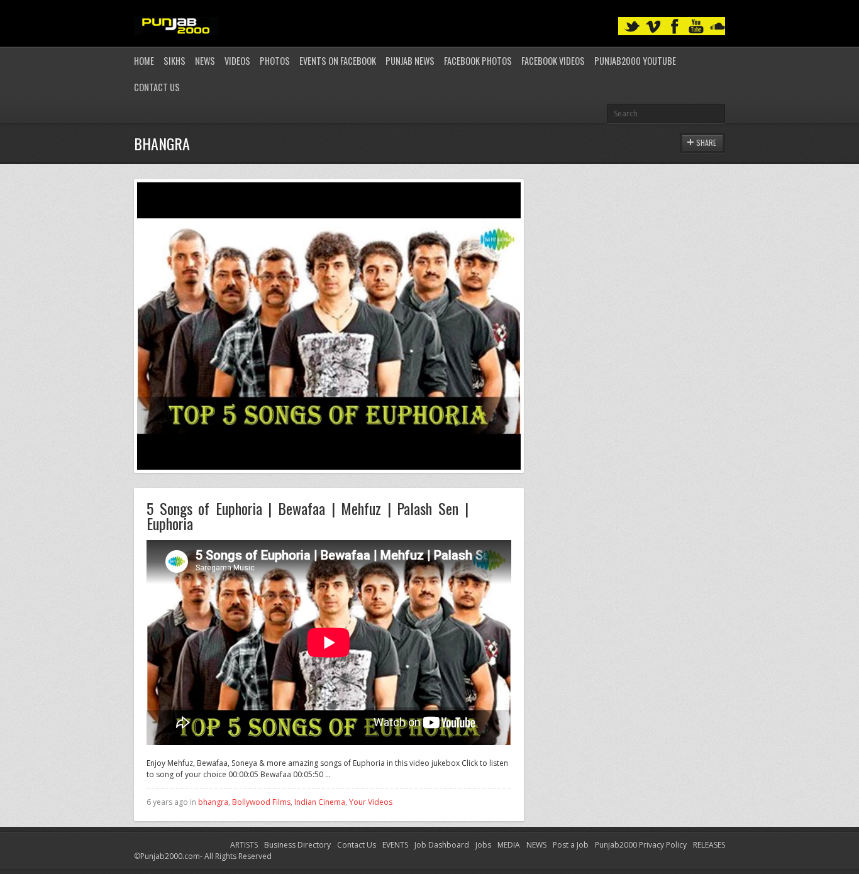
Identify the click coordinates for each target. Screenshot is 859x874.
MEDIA (508, 844)
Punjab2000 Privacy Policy (641, 844)
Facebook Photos (478, 60)
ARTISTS (244, 844)
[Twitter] (632, 27)
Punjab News (410, 60)
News (205, 60)
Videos (237, 60)
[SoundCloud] (717, 27)
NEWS (536, 844)
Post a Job (571, 844)
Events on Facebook (337, 60)
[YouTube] (696, 27)
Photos (275, 60)
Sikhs (174, 60)
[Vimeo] (653, 27)
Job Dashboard (441, 844)
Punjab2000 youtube (635, 60)
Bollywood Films (261, 802)
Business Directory (297, 844)
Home (144, 60)
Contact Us (157, 87)
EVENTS (395, 844)
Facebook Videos (553, 60)
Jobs (483, 844)
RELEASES (709, 844)
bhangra (213, 802)
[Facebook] (674, 27)
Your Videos (370, 802)
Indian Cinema (319, 802)
